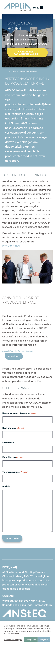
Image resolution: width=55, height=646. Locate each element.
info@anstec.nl (11, 245)
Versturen (12, 538)
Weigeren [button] (44, 639)
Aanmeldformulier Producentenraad (17, 351)
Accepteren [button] (31, 639)
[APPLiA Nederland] (17, 6)
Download (13, 356)
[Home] (6, 71)
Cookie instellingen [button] (13, 639)
